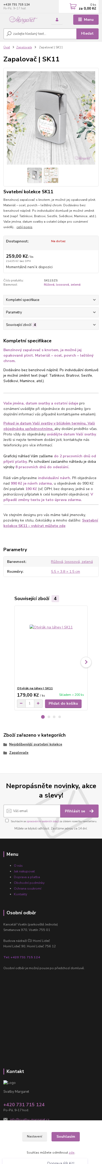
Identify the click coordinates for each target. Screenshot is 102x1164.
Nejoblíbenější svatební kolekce (35, 744)
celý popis (24, 227)
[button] (43, 717)
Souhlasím (65, 1136)
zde (72, 1152)
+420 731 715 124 (16, 5)
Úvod (6, 47)
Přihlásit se (75, 811)
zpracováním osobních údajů (42, 821)
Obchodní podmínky (29, 882)
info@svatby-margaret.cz (29, 1119)
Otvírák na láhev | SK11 (35, 688)
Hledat (87, 33)
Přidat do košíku (63, 703)
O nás (18, 865)
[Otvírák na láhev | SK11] (51, 646)
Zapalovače (24, 47)
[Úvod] (23, 20)
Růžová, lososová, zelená (62, 285)
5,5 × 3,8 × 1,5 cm (65, 571)
